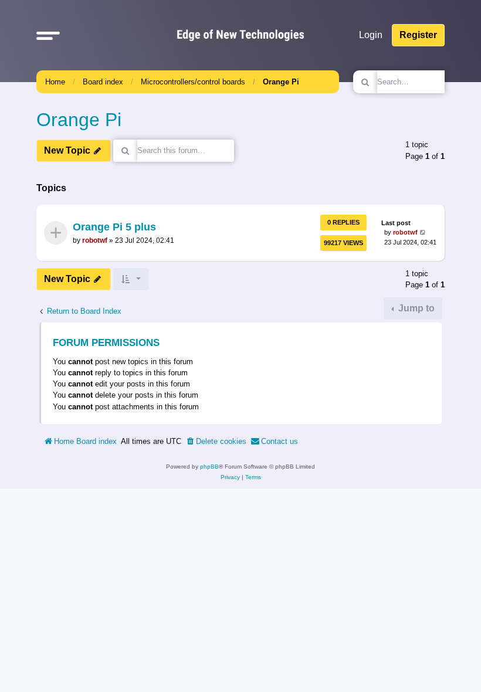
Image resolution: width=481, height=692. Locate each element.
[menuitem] (215, 441)
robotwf (94, 240)
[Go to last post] (423, 233)
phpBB (209, 466)
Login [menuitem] (370, 35)
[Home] (240, 35)
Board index (103, 81)
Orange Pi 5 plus (114, 227)
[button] (48, 35)
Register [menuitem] (418, 35)
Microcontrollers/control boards (193, 81)
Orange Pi (281, 81)
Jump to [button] (415, 308)
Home (55, 81)
